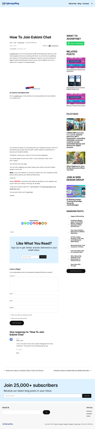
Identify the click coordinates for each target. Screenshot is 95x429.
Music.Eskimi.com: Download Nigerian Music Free (76, 88)
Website (11, 307)
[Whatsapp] (25, 223)
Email (11, 300)
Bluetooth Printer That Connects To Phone (78, 246)
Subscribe (43, 257)
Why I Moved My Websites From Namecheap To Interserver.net (76, 258)
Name (11, 293)
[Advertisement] (47, 20)
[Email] (42, 223)
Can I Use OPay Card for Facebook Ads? (77, 251)
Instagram (89, 413)
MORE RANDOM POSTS (76, 271)
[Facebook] (22, 223)
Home (11, 42)
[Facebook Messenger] (31, 223)
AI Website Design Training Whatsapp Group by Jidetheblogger (74, 202)
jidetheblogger (54, 45)
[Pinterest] (40, 223)
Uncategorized (20, 42)
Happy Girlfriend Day (77, 216)
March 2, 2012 (19, 340)
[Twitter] (28, 223)
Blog (15, 42)
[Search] (46, 412)
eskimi (11, 232)
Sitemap (71, 424)
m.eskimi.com (18, 96)
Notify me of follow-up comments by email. (21, 315)
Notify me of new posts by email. (19, 318)
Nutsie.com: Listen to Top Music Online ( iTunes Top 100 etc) (25, 370)
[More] (45, 223)
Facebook (89, 411)
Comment (12, 275)
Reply (17, 352)
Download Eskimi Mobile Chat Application (76, 70)
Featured (66, 424)
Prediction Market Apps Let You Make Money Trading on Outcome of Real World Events (77, 223)
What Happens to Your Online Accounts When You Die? (76, 168)
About (56, 424)
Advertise (60, 424)
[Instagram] (34, 223)
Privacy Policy (77, 424)
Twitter (88, 416)
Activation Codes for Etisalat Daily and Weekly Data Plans (71, 370)
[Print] (37, 223)
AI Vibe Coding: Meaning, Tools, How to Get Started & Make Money (77, 239)
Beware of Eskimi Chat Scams (76, 105)
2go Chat (30, 192)
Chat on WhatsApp (77, 43)
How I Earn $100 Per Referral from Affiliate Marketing (78, 231)
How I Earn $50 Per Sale (75, 265)
